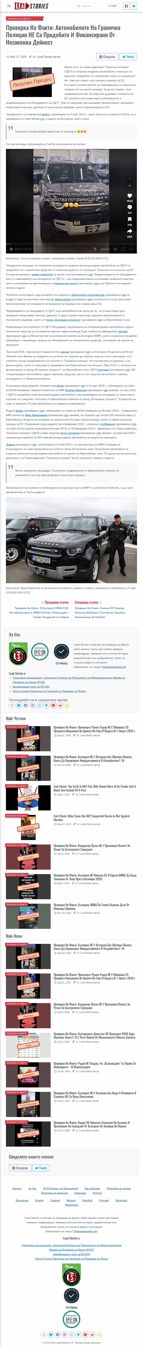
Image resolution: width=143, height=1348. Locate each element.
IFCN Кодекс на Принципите (60, 1188)
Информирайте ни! (114, 666)
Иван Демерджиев (36, 415)
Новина (10, 444)
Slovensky (121, 1200)
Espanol (55, 1200)
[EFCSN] (71, 1319)
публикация (108, 424)
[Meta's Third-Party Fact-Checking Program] (71, 1298)
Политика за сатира (119, 1188)
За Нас (32, 1188)
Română (87, 1200)
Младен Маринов (76, 390)
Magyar (71, 1200)
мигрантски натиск (66, 283)
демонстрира (63, 299)
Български (22, 1200)
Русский (104, 1200)
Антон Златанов (70, 432)
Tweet (129, 56)
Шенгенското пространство (88, 294)
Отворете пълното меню (9, 6)
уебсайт (123, 331)
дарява (64, 351)
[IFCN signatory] (71, 1275)
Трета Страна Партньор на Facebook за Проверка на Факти (49, 691)
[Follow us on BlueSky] (19, 705)
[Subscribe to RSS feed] (67, 705)
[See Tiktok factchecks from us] (12, 705)
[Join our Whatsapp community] (39, 705)
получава (103, 369)
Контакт (97, 1192)
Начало (17, 1188)
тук (42, 118)
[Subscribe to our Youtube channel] (53, 705)
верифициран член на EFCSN (31, 686)
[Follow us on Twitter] (46, 705)
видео (45, 114)
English (39, 1200)
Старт (113, 5)
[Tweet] (134, 6)
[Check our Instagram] (33, 705)
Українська (71, 1204)
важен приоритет (42, 274)
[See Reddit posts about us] (60, 705)
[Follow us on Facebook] (26, 705)
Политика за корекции (54, 1192)
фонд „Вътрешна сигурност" (64, 319)
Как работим (92, 1188)
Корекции (80, 1192)
